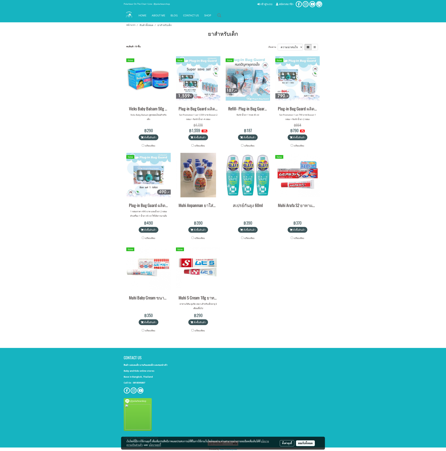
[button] (219, 15)
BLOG (174, 15)
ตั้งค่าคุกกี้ (287, 443)
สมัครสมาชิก (285, 4)
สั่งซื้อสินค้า (149, 137)
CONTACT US (191, 15)
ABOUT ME (158, 15)
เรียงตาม (273, 47)
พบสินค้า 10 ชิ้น (133, 46)
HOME (142, 15)
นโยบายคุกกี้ (155, 444)
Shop (207, 15)
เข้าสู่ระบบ (266, 4)
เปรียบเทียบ (150, 145)
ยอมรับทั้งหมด (305, 443)
